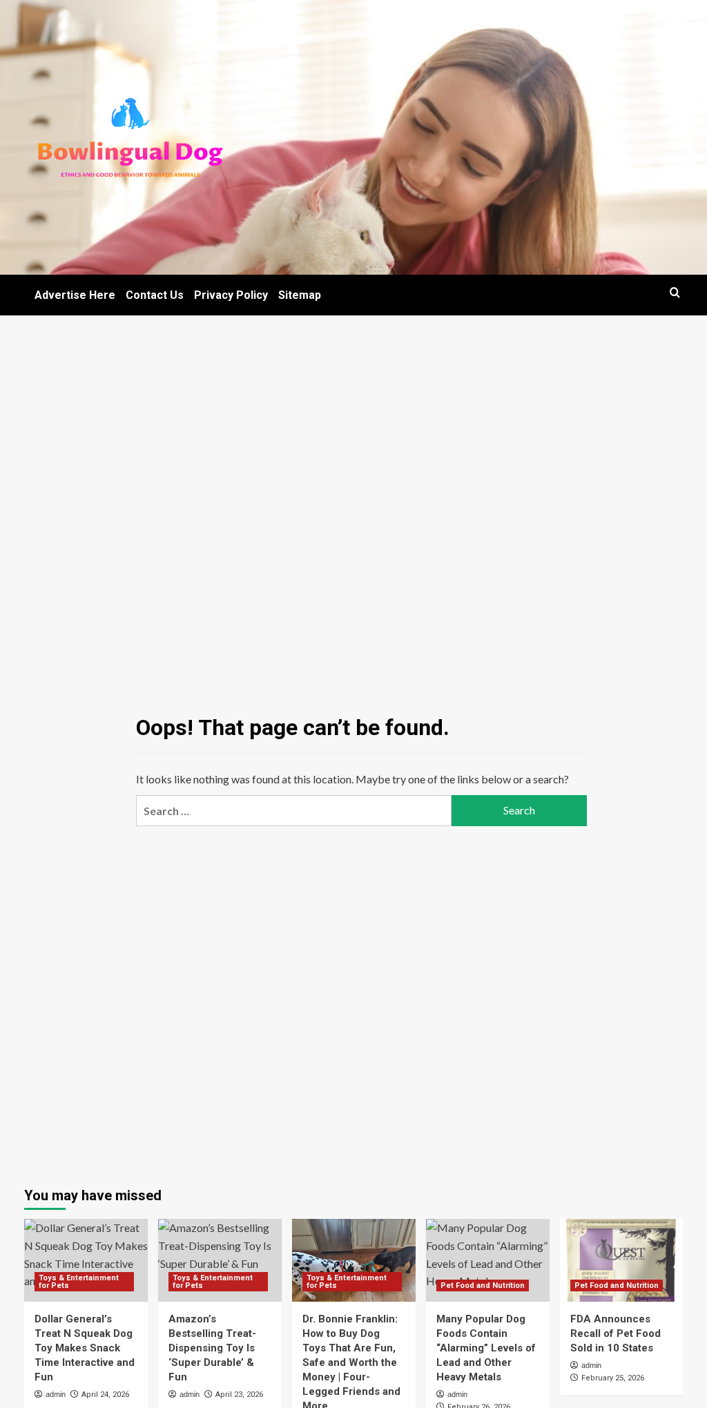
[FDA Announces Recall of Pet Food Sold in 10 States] (622, 1260)
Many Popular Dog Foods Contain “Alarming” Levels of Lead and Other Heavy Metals (486, 1348)
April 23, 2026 (239, 1394)
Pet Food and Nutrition (482, 1285)
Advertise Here (75, 295)
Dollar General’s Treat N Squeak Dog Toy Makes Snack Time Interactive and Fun (85, 1348)
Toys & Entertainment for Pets (79, 1281)
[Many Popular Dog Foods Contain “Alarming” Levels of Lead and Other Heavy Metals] (488, 1260)
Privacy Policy (231, 295)
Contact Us (155, 295)
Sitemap (299, 295)
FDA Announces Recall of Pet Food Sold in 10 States (615, 1333)
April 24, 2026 (105, 1394)
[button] (675, 292)
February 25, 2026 (612, 1377)
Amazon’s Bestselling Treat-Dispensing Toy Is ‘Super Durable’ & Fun (212, 1348)
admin (56, 1394)
